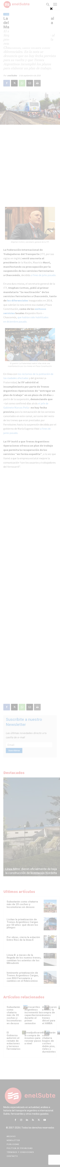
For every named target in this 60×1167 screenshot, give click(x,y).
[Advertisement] (30, 26)
